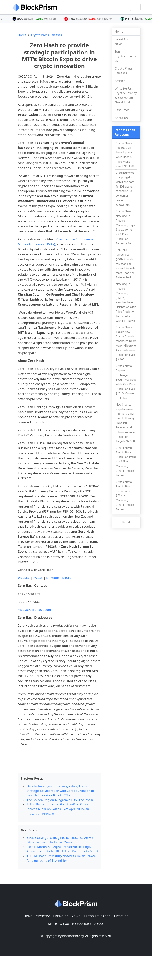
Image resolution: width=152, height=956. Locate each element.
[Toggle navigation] (135, 7)
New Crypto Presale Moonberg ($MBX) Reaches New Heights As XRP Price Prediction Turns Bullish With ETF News (126, 302)
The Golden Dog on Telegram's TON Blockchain (60, 800)
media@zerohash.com (34, 609)
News (75, 916)
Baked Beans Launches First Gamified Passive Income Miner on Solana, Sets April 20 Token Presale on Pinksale (58, 809)
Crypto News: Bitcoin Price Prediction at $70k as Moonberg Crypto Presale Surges (125, 495)
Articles (120, 81)
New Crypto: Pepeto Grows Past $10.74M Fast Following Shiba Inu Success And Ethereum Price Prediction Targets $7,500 (125, 423)
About (99, 923)
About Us (121, 118)
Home (22, 35)
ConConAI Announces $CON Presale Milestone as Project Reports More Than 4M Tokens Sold (126, 263)
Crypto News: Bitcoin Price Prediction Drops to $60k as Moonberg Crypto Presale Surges (126, 461)
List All (126, 522)
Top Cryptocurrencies (125, 56)
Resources (122, 110)
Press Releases (97, 916)
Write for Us (58, 923)
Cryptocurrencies (52, 916)
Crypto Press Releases (46, 35)
